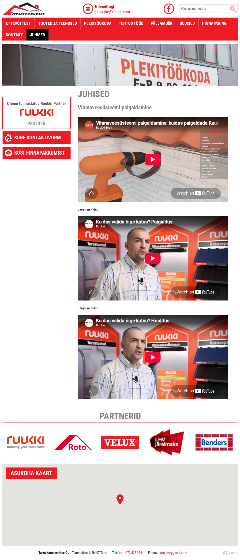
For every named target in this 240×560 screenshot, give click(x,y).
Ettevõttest (18, 23)
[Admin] (1, 2)
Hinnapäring (214, 23)
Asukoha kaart (31, 473)
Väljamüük (161, 23)
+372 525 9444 (133, 553)
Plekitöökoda (98, 23)
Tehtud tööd (131, 23)
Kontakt (14, 34)
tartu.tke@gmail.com (112, 9)
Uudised (187, 23)
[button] (120, 500)
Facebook (168, 9)
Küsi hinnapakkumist (39, 153)
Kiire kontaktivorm (37, 138)
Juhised (37, 34)
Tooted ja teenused (57, 23)
